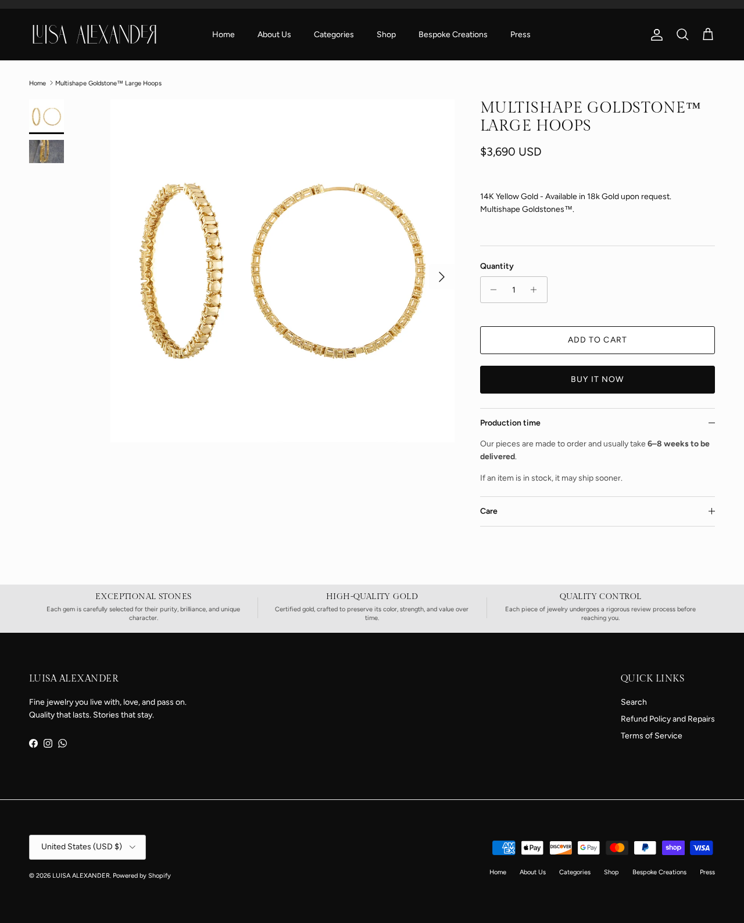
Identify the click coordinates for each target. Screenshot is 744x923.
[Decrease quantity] (491, 289)
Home (223, 34)
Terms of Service (651, 736)
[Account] (654, 35)
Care (489, 511)
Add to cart (597, 340)
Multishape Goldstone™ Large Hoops (108, 82)
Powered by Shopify (142, 875)
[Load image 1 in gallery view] (282, 271)
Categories (334, 34)
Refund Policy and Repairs (668, 719)
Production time (510, 423)
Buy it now (597, 379)
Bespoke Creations (453, 34)
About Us (274, 34)
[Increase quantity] (537, 289)
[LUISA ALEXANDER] (94, 34)
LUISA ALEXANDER (81, 875)
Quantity (497, 266)
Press (520, 34)
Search (634, 702)
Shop (386, 34)
